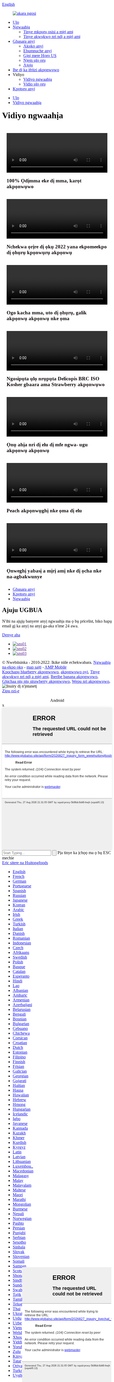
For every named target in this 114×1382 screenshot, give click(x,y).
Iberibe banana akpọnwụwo (74, 676)
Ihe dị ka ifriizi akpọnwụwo (36, 70)
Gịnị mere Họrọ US (39, 55)
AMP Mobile (56, 667)
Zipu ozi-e (10, 691)
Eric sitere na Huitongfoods (25, 862)
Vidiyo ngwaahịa (37, 79)
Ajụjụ (28, 65)
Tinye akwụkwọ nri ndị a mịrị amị (51, 36)
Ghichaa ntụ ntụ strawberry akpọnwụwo (36, 681)
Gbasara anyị (24, 41)
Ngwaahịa (21, 27)
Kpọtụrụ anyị (24, 89)
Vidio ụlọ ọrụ (34, 84)
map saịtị (34, 667)
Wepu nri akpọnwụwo (90, 681)
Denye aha (11, 635)
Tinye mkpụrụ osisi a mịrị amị (48, 32)
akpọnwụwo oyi (74, 672)
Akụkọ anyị (33, 46)
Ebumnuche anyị (37, 51)
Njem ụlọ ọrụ (34, 60)
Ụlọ (16, 22)
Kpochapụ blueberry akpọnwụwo (30, 672)
